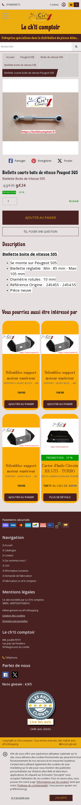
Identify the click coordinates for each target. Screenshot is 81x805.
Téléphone (11, 657)
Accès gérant (69, 744)
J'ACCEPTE (61, 798)
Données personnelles (15, 621)
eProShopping (10, 744)
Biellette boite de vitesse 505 (20, 65)
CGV (6, 565)
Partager (20, 161)
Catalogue (10, 550)
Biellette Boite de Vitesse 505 (23, 178)
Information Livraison (16, 570)
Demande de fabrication (18, 576)
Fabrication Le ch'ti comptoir (20, 581)
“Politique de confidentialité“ (32, 785)
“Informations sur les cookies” (52, 782)
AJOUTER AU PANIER (40, 218)
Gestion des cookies (13, 615)
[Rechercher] (76, 46)
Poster (67, 161)
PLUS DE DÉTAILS (60, 497)
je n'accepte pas (20, 798)
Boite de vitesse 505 (52, 57)
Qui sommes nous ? (15, 560)
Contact (54, 4)
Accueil (10, 57)
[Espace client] (63, 4)
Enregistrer (44, 161)
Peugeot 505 (27, 57)
